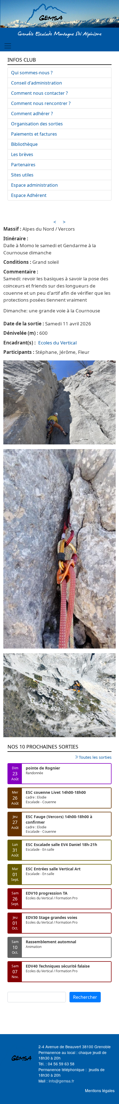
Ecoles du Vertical (57, 342)
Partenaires (23, 165)
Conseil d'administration (36, 83)
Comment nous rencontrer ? (41, 103)
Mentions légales (100, 1090)
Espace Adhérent (28, 195)
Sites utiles (22, 175)
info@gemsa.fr (61, 1081)
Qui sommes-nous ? (32, 73)
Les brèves (22, 154)
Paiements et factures (34, 134)
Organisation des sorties (37, 124)
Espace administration (34, 185)
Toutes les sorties (95, 757)
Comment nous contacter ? (39, 93)
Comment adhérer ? (32, 113)
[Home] (59, 14)
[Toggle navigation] (7, 45)
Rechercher (85, 997)
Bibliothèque (24, 144)
